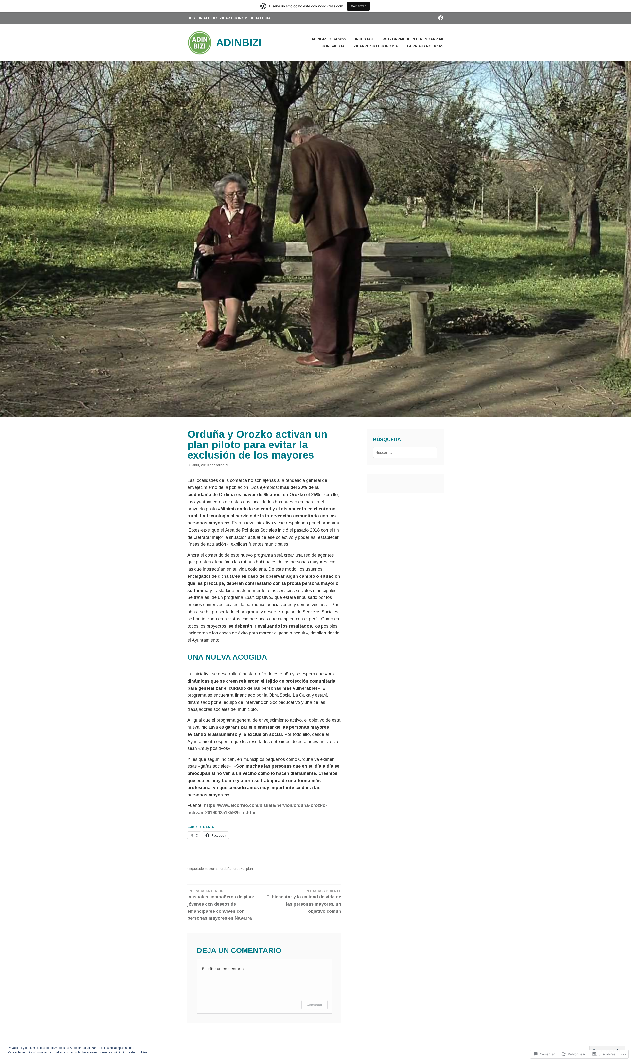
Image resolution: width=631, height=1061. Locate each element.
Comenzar (358, 6)
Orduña (225, 869)
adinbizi (222, 465)
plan (249, 869)
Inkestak (364, 39)
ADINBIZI (239, 42)
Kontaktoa (333, 46)
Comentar (314, 1005)
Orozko (238, 869)
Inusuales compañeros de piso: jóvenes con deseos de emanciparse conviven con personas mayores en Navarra (220, 905)
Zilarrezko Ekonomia (376, 46)
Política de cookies (132, 1052)
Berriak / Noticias (425, 46)
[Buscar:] (405, 452)
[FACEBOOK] (441, 17)
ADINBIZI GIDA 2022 (329, 39)
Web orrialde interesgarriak (413, 39)
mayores (211, 869)
